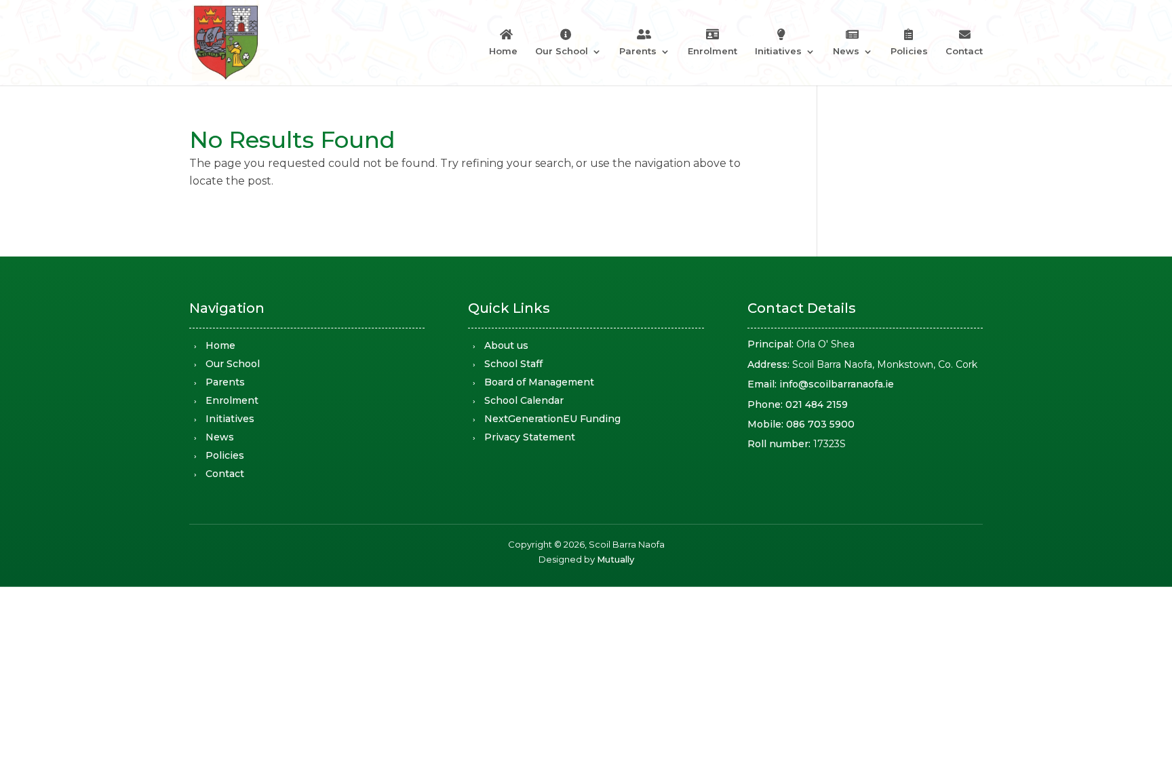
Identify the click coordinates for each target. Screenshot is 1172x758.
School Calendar (524, 400)
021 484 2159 (816, 404)
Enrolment (712, 50)
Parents (638, 50)
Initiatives (778, 50)
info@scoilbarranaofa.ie (836, 384)
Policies (909, 50)
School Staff (513, 364)
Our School (561, 50)
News (846, 50)
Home (503, 50)
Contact (964, 50)
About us (506, 345)
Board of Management (539, 382)
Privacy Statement (529, 437)
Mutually (615, 559)
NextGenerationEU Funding (552, 419)
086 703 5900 (820, 424)
